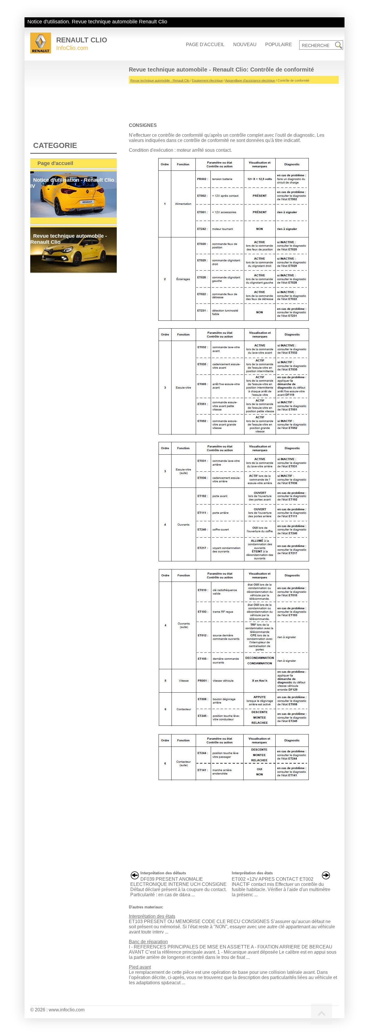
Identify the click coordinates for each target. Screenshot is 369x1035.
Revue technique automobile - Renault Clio (159, 80)
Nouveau (245, 44)
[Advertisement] (234, 101)
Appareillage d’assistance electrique (250, 80)
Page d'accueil (205, 44)
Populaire (278, 44)
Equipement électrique (207, 80)
